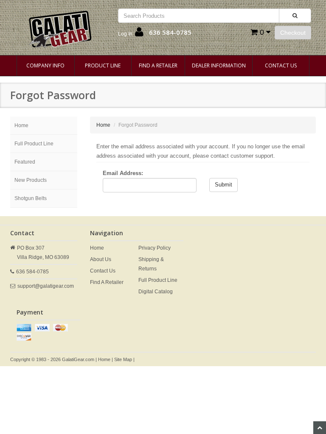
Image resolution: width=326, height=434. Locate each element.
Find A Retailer (158, 65)
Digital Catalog (155, 292)
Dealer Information (219, 65)
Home (21, 125)
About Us (100, 259)
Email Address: (123, 173)
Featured (24, 162)
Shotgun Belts (30, 198)
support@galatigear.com (45, 286)
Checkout (293, 32)
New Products (30, 180)
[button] (130, 34)
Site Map (123, 359)
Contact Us (281, 65)
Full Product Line (33, 144)
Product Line (103, 65)
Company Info (45, 65)
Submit (223, 184)
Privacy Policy (154, 248)
